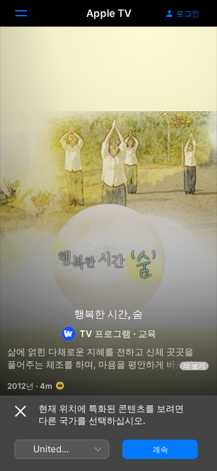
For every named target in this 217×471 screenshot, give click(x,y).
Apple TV (108, 13)
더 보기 (194, 366)
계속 (160, 449)
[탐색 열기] (28, 13)
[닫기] (20, 411)
